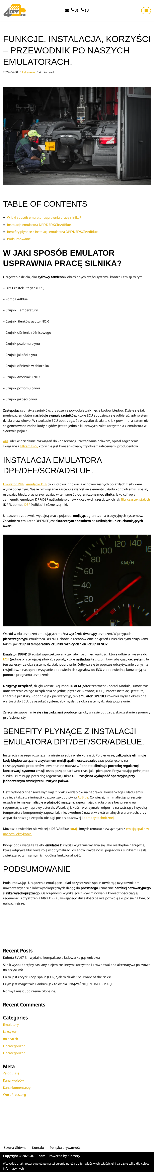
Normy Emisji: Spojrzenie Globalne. (29, 991)
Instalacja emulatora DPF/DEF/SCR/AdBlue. (39, 224)
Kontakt (38, 1147)
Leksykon (28, 72)
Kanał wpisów (13, 1080)
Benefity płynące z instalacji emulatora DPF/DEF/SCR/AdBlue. (52, 231)
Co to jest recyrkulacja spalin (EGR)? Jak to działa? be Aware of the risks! (57, 977)
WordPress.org (14, 1094)
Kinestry (74, 1156)
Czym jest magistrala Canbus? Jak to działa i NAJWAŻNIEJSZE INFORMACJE (58, 984)
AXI (5, 441)
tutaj (74, 828)
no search (10, 1039)
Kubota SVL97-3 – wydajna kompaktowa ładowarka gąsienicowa (51, 957)
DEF (27, 504)
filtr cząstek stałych (135, 499)
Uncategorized (14, 1046)
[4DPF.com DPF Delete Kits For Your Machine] (15, 10)
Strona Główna (15, 1147)
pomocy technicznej (98, 817)
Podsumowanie (19, 239)
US (76, 10)
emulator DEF (36, 484)
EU (87, 10)
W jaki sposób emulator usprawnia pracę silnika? (44, 217)
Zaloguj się (11, 1073)
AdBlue (83, 797)
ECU (6, 659)
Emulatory (11, 1024)
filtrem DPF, (29, 446)
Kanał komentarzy (16, 1087)
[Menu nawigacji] (146, 10)
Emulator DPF (13, 484)
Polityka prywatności (65, 1147)
